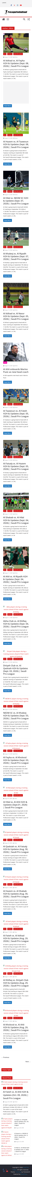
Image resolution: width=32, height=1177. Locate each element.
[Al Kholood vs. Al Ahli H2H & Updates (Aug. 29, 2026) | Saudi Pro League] (16, 1013)
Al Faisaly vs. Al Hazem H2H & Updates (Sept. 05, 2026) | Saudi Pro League (16, 466)
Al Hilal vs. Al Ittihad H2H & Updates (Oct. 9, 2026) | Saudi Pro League (21, 1149)
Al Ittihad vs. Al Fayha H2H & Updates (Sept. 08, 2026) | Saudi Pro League (16, 63)
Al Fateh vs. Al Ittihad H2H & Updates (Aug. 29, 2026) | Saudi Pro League (16, 938)
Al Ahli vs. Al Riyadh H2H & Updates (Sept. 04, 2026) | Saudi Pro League (16, 579)
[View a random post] (28, 19)
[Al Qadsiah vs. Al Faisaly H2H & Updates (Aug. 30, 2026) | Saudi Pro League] (16, 835)
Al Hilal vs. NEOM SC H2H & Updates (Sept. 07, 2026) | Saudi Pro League (16, 200)
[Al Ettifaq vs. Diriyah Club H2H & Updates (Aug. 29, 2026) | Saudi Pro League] (16, 968)
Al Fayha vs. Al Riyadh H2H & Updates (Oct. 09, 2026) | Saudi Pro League (21, 1122)
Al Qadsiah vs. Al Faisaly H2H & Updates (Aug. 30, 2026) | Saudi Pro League (16, 849)
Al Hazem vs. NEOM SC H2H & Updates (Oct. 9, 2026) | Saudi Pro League (21, 1136)
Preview (10, 54)
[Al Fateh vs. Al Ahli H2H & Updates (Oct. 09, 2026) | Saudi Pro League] (16, 1083)
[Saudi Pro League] (3, 19)
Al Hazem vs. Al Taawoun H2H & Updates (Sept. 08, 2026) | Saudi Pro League (16, 144)
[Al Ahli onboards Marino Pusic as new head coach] (16, 352)
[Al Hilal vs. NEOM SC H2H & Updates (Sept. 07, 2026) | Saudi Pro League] (16, 180)
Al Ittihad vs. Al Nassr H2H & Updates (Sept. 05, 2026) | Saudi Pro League (16, 316)
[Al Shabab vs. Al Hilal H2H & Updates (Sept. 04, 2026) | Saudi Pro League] (16, 501)
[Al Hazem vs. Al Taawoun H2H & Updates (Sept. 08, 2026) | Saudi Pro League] (16, 123)
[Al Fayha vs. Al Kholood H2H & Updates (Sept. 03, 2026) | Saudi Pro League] (16, 746)
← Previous (5, 1057)
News (5, 362)
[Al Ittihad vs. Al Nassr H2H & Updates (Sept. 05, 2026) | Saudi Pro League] (16, 294)
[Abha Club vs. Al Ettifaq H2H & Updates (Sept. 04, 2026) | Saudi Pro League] (16, 609)
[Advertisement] (16, 92)
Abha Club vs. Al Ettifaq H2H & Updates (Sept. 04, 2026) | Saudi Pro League (16, 624)
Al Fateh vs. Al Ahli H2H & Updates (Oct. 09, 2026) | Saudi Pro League (15, 1095)
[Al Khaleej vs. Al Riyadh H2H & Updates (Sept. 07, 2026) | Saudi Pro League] (16, 236)
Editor (16, 57)
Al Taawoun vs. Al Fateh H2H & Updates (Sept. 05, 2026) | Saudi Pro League (16, 413)
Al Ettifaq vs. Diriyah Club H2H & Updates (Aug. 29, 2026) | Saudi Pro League (16, 983)
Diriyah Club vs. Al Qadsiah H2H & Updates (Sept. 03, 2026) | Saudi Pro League (15, 669)
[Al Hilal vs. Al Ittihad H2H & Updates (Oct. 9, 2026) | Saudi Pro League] (7, 1150)
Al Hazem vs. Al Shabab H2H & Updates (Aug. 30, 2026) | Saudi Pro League (16, 894)
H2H (5, 54)
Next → (28, 1062)
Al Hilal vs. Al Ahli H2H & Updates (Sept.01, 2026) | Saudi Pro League (15, 804)
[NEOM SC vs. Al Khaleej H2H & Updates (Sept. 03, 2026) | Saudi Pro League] (16, 701)
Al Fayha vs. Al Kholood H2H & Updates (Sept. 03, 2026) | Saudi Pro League (16, 760)
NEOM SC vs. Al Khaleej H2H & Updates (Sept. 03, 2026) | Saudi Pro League (16, 715)
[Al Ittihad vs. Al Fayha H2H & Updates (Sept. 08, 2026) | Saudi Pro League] (16, 43)
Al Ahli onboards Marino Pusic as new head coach (15, 370)
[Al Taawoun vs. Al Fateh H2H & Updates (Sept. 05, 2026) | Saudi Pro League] (16, 396)
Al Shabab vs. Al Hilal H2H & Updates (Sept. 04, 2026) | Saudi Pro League (16, 520)
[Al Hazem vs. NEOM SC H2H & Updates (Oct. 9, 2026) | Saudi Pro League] (7, 1137)
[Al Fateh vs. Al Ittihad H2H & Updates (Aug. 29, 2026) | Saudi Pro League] (16, 924)
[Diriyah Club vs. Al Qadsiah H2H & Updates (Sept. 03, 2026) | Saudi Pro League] (16, 654)
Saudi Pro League (18, 54)
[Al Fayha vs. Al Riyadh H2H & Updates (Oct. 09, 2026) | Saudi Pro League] (7, 1124)
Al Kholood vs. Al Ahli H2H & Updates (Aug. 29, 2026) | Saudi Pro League (16, 1027)
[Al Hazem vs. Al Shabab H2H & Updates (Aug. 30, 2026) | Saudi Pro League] (16, 879)
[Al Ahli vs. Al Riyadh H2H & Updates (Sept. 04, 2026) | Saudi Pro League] (16, 558)
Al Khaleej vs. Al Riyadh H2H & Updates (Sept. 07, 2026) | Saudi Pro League (16, 256)
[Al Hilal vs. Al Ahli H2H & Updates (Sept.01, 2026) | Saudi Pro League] (16, 790)
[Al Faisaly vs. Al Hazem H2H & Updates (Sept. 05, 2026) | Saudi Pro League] (16, 448)
